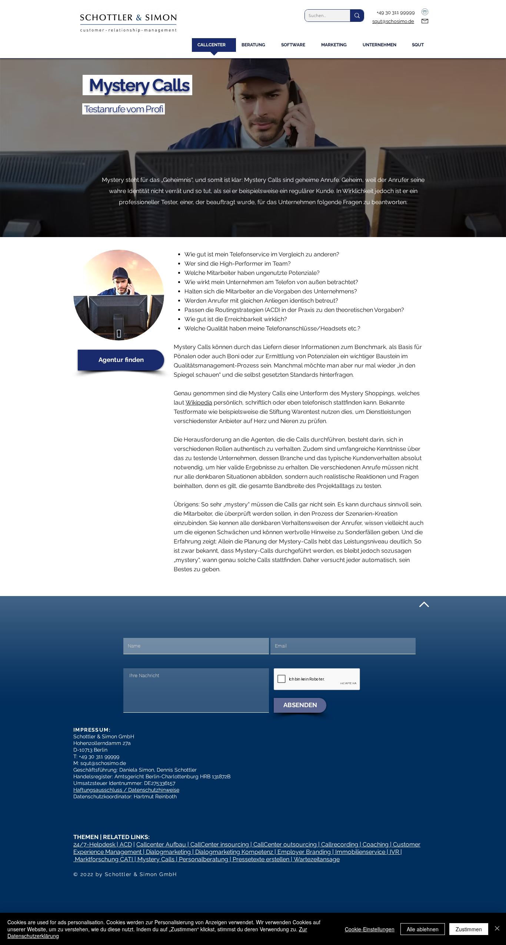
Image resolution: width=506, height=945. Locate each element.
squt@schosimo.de (393, 21)
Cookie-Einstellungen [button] (370, 929)
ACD (126, 844)
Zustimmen (469, 929)
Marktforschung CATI (104, 859)
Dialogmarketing (168, 851)
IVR (394, 851)
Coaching (376, 844)
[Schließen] (497, 929)
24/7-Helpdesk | (96, 844)
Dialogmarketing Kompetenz (234, 851)
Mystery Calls (155, 859)
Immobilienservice (360, 851)
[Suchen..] (357, 15)
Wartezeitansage (317, 859)
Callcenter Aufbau (161, 844)
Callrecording (339, 844)
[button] (256, 47)
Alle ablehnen (423, 929)
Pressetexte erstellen (261, 859)
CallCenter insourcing (219, 844)
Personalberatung (203, 859)
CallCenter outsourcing (285, 844)
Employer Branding (304, 851)
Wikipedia (199, 402)
